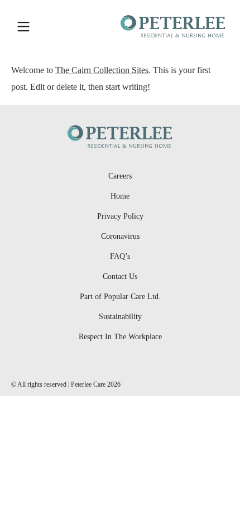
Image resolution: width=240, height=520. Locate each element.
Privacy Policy (120, 216)
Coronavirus (120, 236)
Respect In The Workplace (120, 337)
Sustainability (120, 316)
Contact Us (120, 276)
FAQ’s (120, 256)
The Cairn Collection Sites (101, 70)
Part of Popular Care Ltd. (120, 296)
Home (120, 196)
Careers (120, 176)
